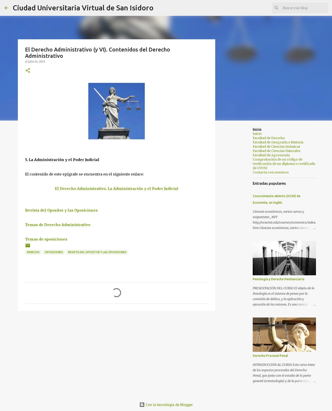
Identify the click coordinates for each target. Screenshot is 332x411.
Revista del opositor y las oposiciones (97, 252)
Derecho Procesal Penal (270, 355)
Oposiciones (54, 252)
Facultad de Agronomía (271, 155)
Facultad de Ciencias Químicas (276, 147)
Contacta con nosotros (271, 172)
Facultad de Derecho (269, 138)
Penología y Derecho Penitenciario (278, 279)
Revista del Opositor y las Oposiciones (61, 210)
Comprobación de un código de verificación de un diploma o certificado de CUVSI (284, 163)
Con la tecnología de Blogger (169, 405)
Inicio (257, 134)
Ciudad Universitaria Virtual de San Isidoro (83, 8)
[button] (27, 71)
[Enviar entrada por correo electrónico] (27, 247)
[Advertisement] (238, 195)
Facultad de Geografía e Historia (278, 142)
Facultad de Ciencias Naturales (276, 151)
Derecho (33, 252)
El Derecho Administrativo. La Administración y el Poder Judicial (116, 188)
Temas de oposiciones (46, 239)
